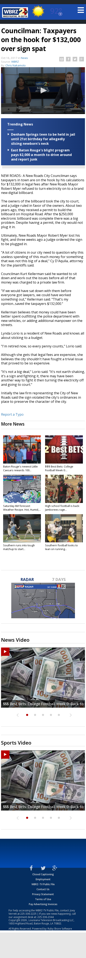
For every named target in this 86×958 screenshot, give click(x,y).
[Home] (15, 12)
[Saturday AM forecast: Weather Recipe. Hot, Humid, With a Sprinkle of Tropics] (22, 489)
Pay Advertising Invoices (43, 904)
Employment (43, 879)
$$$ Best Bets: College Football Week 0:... (59, 468)
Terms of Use (43, 899)
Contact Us (43, 889)
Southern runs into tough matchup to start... (19, 547)
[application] (43, 90)
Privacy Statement (43, 894)
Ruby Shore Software (60, 928)
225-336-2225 (28, 913)
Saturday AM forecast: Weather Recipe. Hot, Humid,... (22, 507)
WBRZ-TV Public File (43, 884)
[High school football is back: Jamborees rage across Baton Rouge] (64, 489)
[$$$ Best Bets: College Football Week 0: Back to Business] (64, 449)
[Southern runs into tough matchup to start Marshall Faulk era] (22, 528)
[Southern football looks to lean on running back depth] (64, 528)
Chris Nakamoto (15, 65)
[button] (43, 90)
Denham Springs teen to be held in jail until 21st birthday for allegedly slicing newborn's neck (43, 139)
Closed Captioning (43, 874)
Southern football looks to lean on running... (61, 547)
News (24, 58)
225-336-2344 (45, 917)
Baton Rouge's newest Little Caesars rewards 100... (20, 468)
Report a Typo (12, 414)
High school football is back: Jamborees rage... (62, 507)
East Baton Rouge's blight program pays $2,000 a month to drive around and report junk (41, 155)
